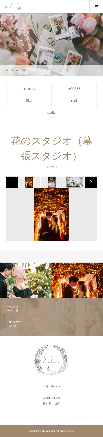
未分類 (12, 326)
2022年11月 (12, 310)
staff (74, 100)
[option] (28, 182)
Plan (29, 100)
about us (29, 89)
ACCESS (74, 89)
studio (51, 112)
